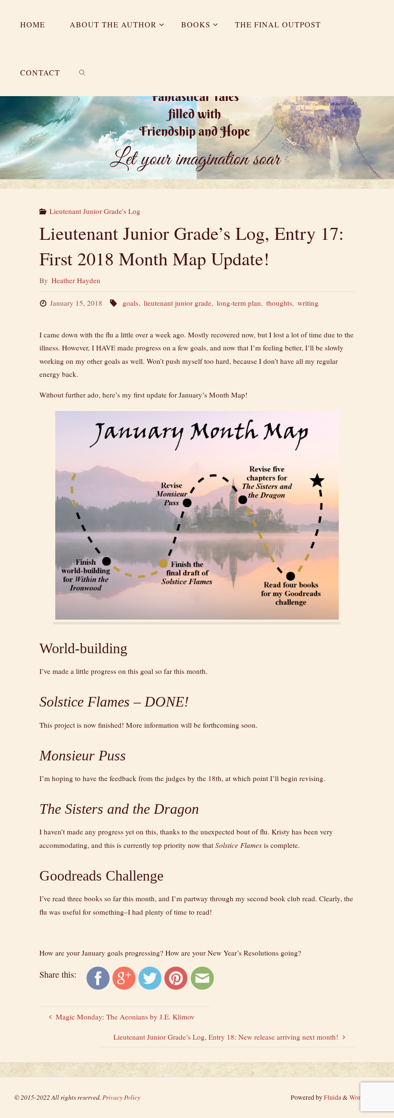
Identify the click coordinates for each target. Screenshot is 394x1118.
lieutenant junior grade (177, 303)
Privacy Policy (121, 1097)
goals (130, 303)
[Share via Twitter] (149, 977)
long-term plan (239, 303)
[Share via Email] (202, 977)
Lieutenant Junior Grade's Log (94, 211)
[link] (82, 72)
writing (308, 303)
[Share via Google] (123, 977)
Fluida (331, 1097)
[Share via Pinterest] (175, 977)
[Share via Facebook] (98, 977)
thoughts (279, 303)
